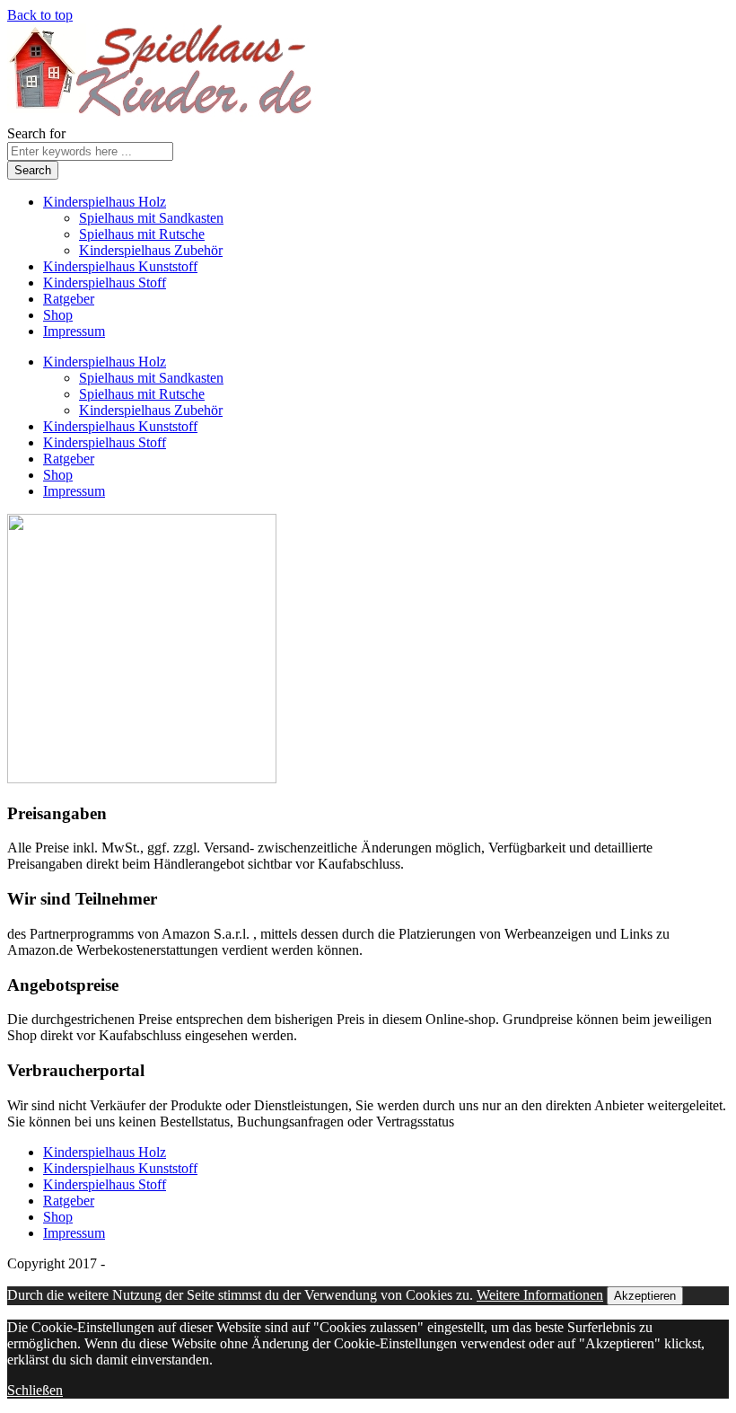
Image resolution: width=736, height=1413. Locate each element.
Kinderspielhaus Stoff (104, 282)
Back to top (40, 14)
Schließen (35, 1390)
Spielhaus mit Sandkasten (151, 217)
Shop (58, 314)
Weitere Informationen (540, 1295)
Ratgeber (68, 298)
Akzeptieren (645, 1296)
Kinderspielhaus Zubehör (151, 250)
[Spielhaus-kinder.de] (162, 117)
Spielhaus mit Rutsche (142, 234)
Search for (36, 133)
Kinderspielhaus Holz (104, 201)
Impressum (74, 331)
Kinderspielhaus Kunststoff (120, 266)
